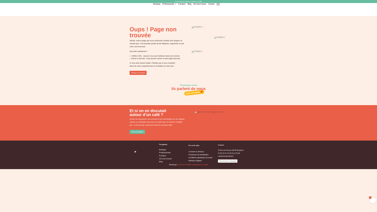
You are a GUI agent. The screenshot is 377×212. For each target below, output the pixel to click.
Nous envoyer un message (227, 161)
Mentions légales (195, 161)
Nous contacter (137, 132)
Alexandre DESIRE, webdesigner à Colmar (193, 164)
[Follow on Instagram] (136, 137)
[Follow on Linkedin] (141, 137)
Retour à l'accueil (138, 73)
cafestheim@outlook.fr (225, 156)
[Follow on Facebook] (132, 137)
